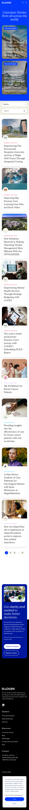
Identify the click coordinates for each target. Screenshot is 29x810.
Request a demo (11, 653)
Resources (6, 728)
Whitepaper (6, 738)
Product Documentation (10, 741)
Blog (3, 735)
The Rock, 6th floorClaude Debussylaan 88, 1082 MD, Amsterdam (10, 757)
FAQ (3, 744)
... (18, 552)
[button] (23, 2)
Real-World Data (7, 719)
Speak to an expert (12, 646)
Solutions (5, 712)
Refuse (14, 803)
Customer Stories (8, 732)
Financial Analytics (8, 715)
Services (4, 722)
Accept (14, 799)
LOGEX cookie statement (16, 795)
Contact (5, 751)
